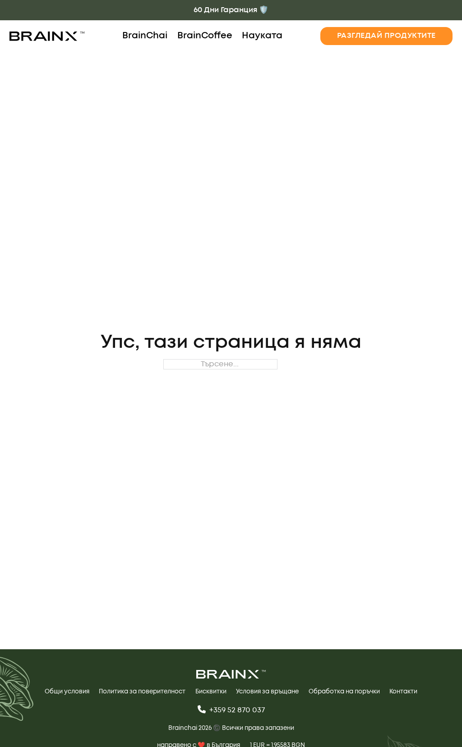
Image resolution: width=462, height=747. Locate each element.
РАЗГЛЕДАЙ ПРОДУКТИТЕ (386, 35)
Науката (262, 35)
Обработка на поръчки (344, 692)
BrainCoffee (204, 35)
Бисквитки (210, 692)
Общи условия (67, 692)
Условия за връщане (267, 692)
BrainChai (144, 35)
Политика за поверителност (142, 692)
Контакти (403, 692)
